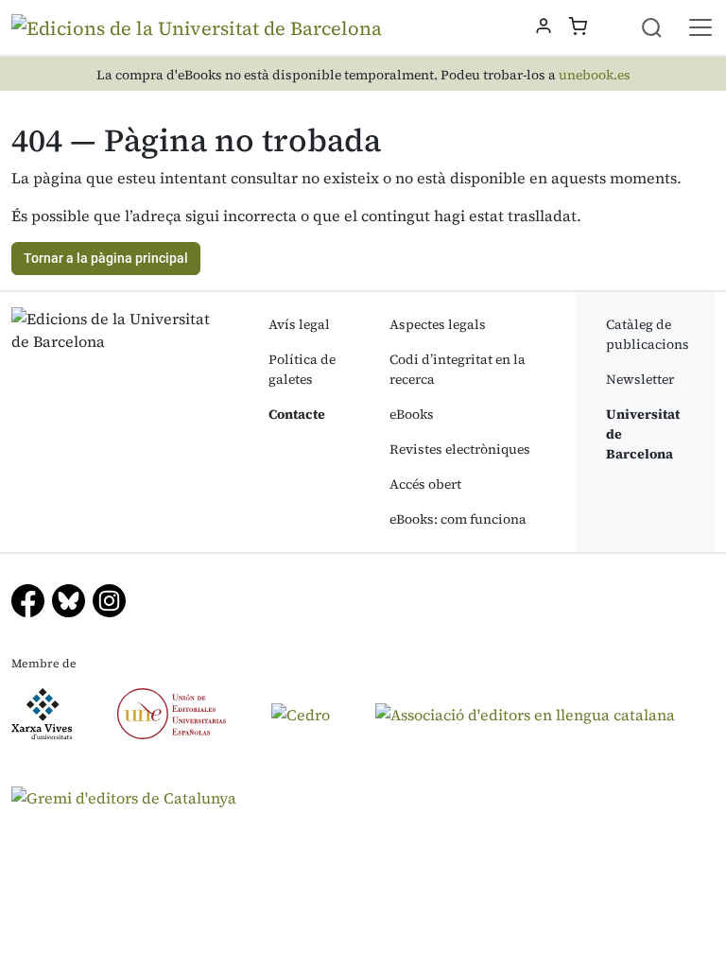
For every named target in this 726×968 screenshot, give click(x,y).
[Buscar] (663, 27)
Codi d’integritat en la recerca (457, 369)
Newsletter (640, 379)
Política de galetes (302, 369)
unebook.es (595, 75)
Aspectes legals (437, 324)
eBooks (411, 414)
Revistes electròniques (459, 449)
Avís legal (299, 324)
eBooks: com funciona (458, 519)
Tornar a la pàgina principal (106, 258)
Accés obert (425, 484)
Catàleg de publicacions (647, 334)
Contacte (296, 414)
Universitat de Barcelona (643, 434)
